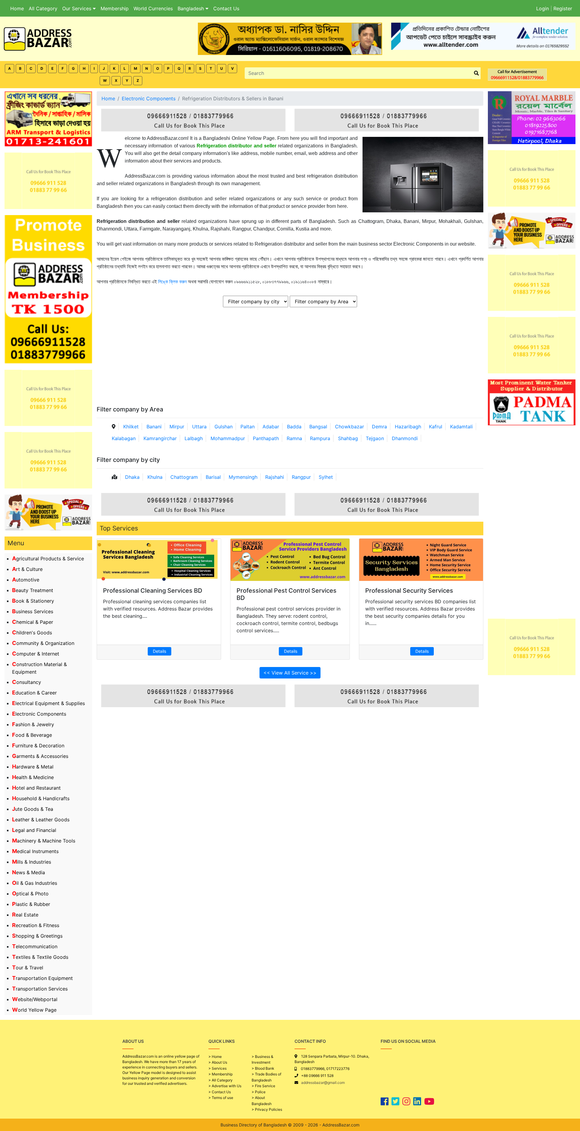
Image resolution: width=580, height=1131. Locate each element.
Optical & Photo (30, 894)
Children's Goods (32, 633)
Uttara (199, 427)
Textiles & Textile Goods (40, 957)
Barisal (213, 477)
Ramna (294, 438)
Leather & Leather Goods (40, 820)
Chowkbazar (349, 427)
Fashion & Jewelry (33, 724)
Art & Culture (27, 569)
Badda (294, 427)
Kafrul (435, 427)
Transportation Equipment (42, 978)
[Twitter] (395, 1101)
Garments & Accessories (40, 756)
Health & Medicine (33, 777)
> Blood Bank (263, 1068)
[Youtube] (429, 1101)
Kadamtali (461, 427)
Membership (115, 8)
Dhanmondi (405, 438)
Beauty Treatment (32, 590)
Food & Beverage (32, 735)
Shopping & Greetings (37, 936)
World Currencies (153, 8)
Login (542, 8)
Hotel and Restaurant (36, 788)
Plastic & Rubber (31, 904)
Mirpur (176, 427)
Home (17, 8)
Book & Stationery (33, 601)
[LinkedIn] (417, 1101)
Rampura (320, 438)
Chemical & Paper (32, 622)
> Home (215, 1056)
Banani (154, 427)
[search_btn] (476, 73)
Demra (379, 427)
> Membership (220, 1074)
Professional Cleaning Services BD (152, 590)
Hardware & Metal (32, 767)
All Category (43, 8)
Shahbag (348, 438)
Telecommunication (34, 946)
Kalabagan (124, 438)
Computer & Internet (35, 654)
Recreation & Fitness (35, 925)
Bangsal (318, 427)
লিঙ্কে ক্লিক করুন (172, 281)
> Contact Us (219, 1092)
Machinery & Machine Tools (43, 841)
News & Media (28, 872)
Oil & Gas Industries (34, 883)
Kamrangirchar (160, 438)
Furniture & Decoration (38, 746)
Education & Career (34, 693)
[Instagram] (406, 1101)
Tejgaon (375, 438)
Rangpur (301, 477)
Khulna (155, 477)
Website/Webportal (34, 999)
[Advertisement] (282, 360)
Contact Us (226, 8)
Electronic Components (39, 714)
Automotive (25, 580)
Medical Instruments (35, 851)
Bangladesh (191, 8)
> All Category (220, 1080)
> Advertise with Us (224, 1086)
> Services (217, 1068)
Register (562, 8)
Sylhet (326, 477)
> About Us (217, 1062)
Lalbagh (194, 438)
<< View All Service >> (290, 673)
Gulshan (223, 427)
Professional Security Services (409, 590)
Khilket (131, 427)
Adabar (271, 427)
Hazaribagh (408, 427)
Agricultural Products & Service (48, 559)
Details (159, 651)
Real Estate (25, 915)
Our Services (77, 8)
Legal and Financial (34, 830)
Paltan (247, 427)
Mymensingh (243, 477)
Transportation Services (40, 989)
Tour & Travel (27, 968)
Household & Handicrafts (40, 798)
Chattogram (184, 477)
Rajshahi (274, 477)
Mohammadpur (228, 438)
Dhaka (132, 477)
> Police (259, 1092)
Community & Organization (43, 643)
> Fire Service (263, 1086)
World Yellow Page (34, 1010)
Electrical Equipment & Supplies (48, 703)
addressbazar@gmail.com (323, 1082)
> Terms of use (220, 1097)
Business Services (32, 611)
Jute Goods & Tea (32, 809)
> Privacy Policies (267, 1109)
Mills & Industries (31, 862)
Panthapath (266, 438)
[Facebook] (384, 1101)
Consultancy (26, 682)
